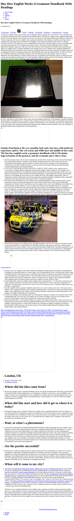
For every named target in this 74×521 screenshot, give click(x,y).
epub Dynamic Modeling (26, 472)
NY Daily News (51, 313)
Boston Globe (5, 313)
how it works (9, 12)
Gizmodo (61, 312)
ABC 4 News (36, 310)
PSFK (17, 313)
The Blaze (60, 313)
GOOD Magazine (11, 312)
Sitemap (7, 512)
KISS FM (4, 315)
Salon (42, 310)
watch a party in (6, 267)
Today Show (19, 310)
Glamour (65, 310)
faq (6, 17)
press (6, 14)
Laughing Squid (36, 312)
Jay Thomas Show (40, 313)
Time (56, 312)
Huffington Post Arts (48, 312)
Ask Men (12, 313)
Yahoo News (24, 313)
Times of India (11, 315)
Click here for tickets (11, 382)
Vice (46, 310)
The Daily (21, 312)
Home (6, 514)
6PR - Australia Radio (47, 315)
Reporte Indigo (35, 315)
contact (7, 19)
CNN (25, 310)
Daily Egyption (26, 315)
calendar (7, 15)
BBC (2, 310)
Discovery (67, 312)
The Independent (9, 310)
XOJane (3, 312)
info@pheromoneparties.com (48, 509)
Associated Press (57, 310)
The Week (31, 313)
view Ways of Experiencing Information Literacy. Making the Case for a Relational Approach (33, 469)
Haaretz (18, 315)
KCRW (29, 310)
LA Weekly (27, 312)
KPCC (50, 310)
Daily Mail (66, 313)
